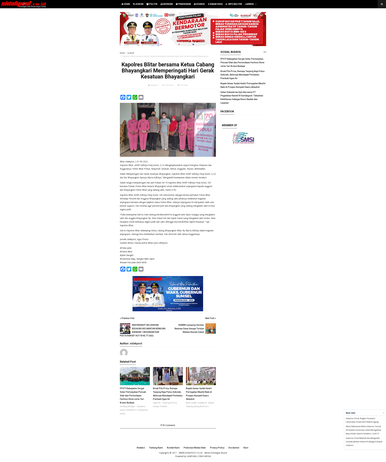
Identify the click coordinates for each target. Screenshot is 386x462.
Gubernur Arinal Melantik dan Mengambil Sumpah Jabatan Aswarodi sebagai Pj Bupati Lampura (364, 441)
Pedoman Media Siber (195, 447)
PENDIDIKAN (184, 4)
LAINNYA (249, 4)
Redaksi (141, 447)
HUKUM (139, 4)
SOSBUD (200, 4)
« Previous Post (127, 318)
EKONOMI (168, 4)
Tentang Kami (156, 447)
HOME (126, 4)
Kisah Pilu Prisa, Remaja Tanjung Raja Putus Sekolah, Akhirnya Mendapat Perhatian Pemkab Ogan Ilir (242, 75)
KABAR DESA (216, 4)
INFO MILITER (235, 4)
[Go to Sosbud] (264, 52)
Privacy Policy (217, 447)
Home (122, 53)
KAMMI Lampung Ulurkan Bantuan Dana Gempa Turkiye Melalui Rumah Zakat (189, 328)
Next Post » (210, 318)
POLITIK (153, 4)
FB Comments (168, 425)
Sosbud (130, 53)
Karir (246, 447)
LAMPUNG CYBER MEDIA (199, 456)
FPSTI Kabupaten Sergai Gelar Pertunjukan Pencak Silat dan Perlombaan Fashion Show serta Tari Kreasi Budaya (242, 62)
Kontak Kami (173, 447)
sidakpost (154, 85)
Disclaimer (233, 447)
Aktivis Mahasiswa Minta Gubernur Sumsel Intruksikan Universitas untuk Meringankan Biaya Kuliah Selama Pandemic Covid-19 (363, 430)
